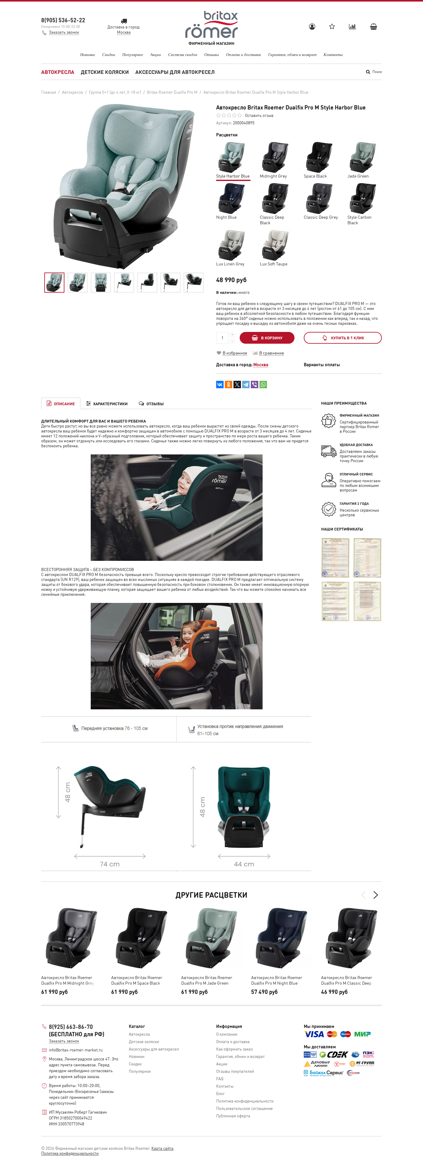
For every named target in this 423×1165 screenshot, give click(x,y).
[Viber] (254, 384)
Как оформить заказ (234, 1048)
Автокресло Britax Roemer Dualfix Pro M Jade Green (206, 980)
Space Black (315, 175)
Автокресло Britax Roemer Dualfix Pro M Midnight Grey (67, 980)
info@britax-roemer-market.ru (75, 1049)
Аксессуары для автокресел (175, 71)
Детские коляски (105, 71)
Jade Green (358, 175)
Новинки (87, 54)
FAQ (219, 1078)
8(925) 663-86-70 (71, 1026)
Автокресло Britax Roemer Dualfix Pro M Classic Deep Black (346, 980)
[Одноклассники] (228, 384)
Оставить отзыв (259, 115)
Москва (260, 364)
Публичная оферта (233, 1115)
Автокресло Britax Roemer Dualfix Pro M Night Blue (276, 980)
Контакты (333, 54)
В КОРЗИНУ (271, 337)
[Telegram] (246, 384)
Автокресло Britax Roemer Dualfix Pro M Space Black (136, 980)
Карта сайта (162, 1148)
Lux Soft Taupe (273, 263)
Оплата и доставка (243, 54)
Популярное (132, 54)
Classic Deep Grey (321, 217)
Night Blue (226, 217)
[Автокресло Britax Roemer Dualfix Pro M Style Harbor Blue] (54, 283)
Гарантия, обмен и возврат (292, 54)
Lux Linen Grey (230, 263)
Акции (155, 54)
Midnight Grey (273, 175)
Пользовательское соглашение (244, 1108)
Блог (220, 1093)
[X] (237, 384)
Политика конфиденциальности (244, 1100)
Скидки (108, 54)
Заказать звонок (64, 32)
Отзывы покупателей (235, 1071)
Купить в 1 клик (347, 337)
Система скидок (182, 54)
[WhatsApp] (263, 384)
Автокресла (57, 71)
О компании (226, 1034)
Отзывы (211, 54)
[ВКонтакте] (220, 384)
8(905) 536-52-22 (63, 20)
